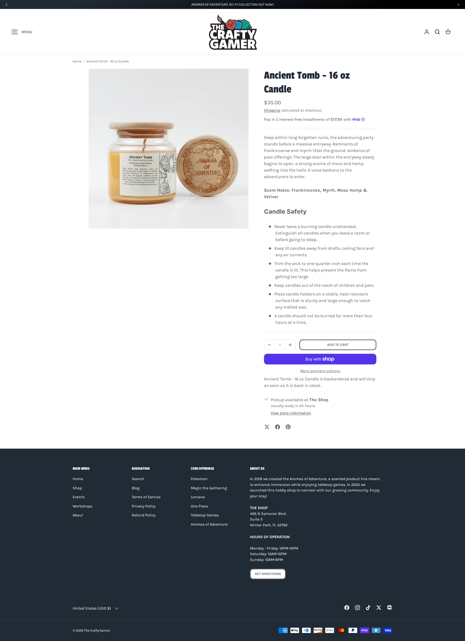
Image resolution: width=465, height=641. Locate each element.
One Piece (199, 506)
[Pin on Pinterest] (288, 427)
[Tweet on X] (267, 427)
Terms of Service (146, 497)
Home (77, 61)
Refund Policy (143, 515)
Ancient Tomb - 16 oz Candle (108, 61)
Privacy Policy (143, 506)
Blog (136, 488)
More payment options (320, 371)
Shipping (272, 110)
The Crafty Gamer (97, 630)
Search (138, 479)
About (78, 515)
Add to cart (338, 345)
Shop (77, 488)
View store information (291, 413)
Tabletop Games (205, 515)
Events (79, 497)
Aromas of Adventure (209, 524)
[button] (437, 32)
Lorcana (198, 497)
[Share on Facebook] (277, 427)
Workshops (82, 506)
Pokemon (199, 479)
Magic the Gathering (209, 488)
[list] (168, 148)
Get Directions (268, 574)
